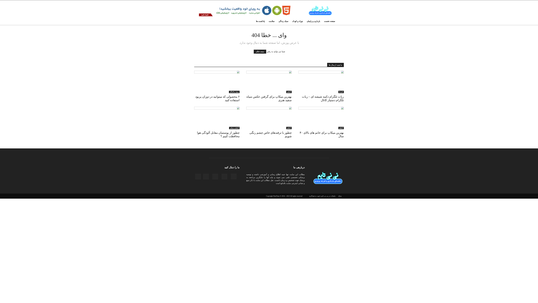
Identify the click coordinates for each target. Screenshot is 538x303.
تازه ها (341, 92)
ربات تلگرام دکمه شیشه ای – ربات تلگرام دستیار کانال (323, 98)
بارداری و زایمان (313, 21)
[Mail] (216, 176)
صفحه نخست (329, 21)
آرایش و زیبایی (234, 128)
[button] (198, 21)
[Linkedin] (225, 176)
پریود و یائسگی (234, 92)
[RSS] (206, 176)
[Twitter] (199, 176)
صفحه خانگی (260, 51)
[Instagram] (234, 176)
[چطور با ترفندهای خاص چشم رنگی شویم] (269, 118)
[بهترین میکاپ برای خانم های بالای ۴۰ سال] (321, 118)
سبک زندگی (283, 21)
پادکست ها (260, 21)
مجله (340, 196)
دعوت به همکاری (315, 196)
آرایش (289, 92)
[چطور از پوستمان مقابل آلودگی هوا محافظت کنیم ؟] (217, 118)
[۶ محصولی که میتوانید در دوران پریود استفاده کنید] (217, 82)
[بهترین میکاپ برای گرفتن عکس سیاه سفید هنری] (269, 82)
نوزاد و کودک (297, 21)
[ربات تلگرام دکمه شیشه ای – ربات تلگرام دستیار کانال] (321, 82)
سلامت (272, 21)
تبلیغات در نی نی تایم (328, 196)
